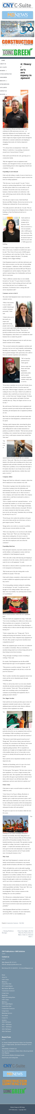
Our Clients (5, 1015)
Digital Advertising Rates (8, 997)
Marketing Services (7, 1013)
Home (3, 975)
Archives (4, 1020)
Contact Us (5, 1017)
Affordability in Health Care (9, 1048)
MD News (4, 982)
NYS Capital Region (7, 986)
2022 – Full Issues (7, 1026)
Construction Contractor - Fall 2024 (15, 923)
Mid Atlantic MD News (8, 988)
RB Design (22, 1107)
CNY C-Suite (5, 979)
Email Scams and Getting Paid (10, 1057)
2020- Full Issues (6, 1022)
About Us (4, 977)
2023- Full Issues (6, 1029)
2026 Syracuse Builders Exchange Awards (13, 1055)
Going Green (5, 993)
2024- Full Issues (6, 1031)
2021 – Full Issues (7, 1024)
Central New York (6, 983)
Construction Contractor (8, 990)
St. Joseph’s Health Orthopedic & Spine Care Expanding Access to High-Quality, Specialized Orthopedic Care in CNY (17, 1044)
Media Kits (5, 995)
